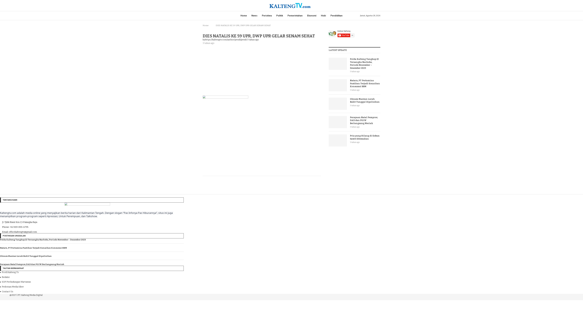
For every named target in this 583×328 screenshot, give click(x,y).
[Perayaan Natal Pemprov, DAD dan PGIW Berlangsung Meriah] (338, 122)
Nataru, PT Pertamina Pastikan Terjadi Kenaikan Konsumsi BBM (365, 83)
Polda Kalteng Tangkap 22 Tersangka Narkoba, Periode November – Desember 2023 (364, 63)
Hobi (323, 15)
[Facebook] (83, 298)
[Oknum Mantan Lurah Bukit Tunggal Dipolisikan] (338, 104)
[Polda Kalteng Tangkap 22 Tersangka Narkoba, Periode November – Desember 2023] (338, 64)
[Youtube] (91, 298)
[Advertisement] (262, 69)
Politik (279, 15)
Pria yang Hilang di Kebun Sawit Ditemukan (365, 137)
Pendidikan (337, 15)
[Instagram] (87, 298)
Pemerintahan (295, 15)
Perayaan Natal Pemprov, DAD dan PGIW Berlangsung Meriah (364, 120)
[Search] (378, 5)
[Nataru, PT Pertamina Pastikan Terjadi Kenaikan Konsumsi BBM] (338, 85)
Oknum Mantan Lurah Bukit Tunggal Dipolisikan (365, 100)
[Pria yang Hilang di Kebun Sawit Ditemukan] (338, 140)
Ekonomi (311, 15)
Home (243, 15)
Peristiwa (267, 15)
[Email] (96, 298)
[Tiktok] (100, 298)
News (254, 15)
